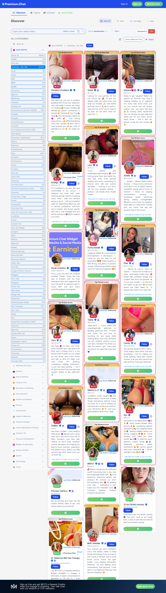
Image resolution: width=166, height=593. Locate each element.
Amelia (127, 175)
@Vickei (90, 93)
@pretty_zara (56, 343)
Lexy (90, 165)
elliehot (91, 463)
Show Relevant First (133, 39)
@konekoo (55, 93)
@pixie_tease (128, 266)
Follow (89, 45)
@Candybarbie (129, 346)
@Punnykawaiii (93, 250)
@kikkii (53, 428)
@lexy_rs (91, 168)
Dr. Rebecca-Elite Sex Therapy (65, 558)
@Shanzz (91, 393)
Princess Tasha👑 (59, 491)
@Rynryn (127, 418)
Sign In (124, 4)
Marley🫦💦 (94, 390)
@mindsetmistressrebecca (61, 563)
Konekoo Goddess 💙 (62, 90)
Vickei (91, 90)
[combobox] (122, 31)
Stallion (55, 425)
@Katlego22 (55, 185)
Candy (127, 343)
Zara (53, 340)
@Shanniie (127, 93)
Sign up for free (145, 586)
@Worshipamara (93, 546)
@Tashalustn (55, 494)
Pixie (126, 263)
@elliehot (90, 466)
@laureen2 (91, 322)
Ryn (126, 415)
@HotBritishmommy (130, 507)
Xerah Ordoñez (58, 268)
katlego (55, 182)
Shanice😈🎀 (130, 90)
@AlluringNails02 (57, 271)
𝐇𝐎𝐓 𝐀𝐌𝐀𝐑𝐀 (94, 543)
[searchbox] (126, 31)
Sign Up (137, 4)
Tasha (91, 320)
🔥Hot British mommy (134, 504)
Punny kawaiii (94, 247)
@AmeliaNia (128, 178)
